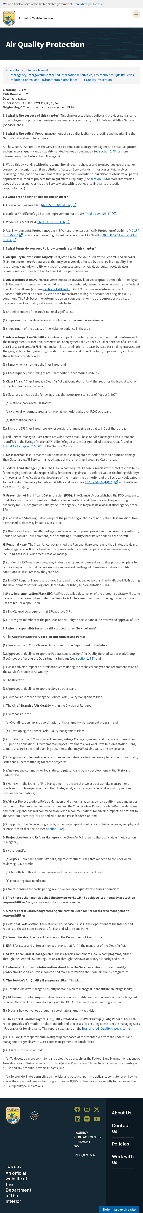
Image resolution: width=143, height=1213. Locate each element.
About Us (121, 1113)
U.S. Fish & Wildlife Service (35, 18)
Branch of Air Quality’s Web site (103, 1028)
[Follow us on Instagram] (88, 1109)
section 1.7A (54, 829)
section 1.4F (107, 151)
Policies (120, 1144)
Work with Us (123, 1159)
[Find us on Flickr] (88, 1119)
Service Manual (37, 70)
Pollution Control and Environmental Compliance (43, 80)
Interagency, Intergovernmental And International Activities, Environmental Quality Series (72, 75)
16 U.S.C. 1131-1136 (51, 222)
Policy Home (14, 70)
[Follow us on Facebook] (78, 1109)
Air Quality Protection (97, 80)
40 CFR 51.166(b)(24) (99, 482)
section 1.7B (84, 658)
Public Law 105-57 (98, 213)
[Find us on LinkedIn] (79, 1119)
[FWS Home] (9, 18)
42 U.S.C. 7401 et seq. (57, 205)
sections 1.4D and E (56, 289)
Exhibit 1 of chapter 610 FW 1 (23, 446)
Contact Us (121, 1128)
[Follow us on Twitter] (98, 1109)
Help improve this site (119, 1209)
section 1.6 (98, 179)
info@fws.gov (85, 1155)
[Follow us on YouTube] (98, 1119)
